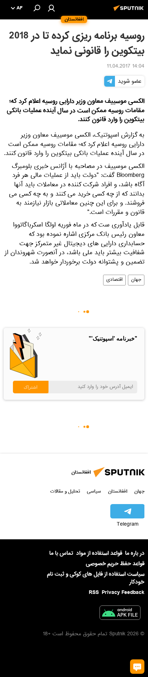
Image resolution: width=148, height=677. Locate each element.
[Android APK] (120, 614)
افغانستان (117, 491)
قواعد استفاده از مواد (99, 553)
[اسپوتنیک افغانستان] (130, 12)
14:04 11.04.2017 (125, 67)
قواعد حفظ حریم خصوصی (115, 564)
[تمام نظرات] (137, 666)
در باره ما (134, 553)
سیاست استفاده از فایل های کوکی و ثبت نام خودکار (95, 578)
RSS (94, 592)
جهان (136, 280)
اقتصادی (114, 280)
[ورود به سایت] (51, 8)
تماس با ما (61, 553)
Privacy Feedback (123, 592)
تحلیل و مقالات (65, 491)
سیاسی (94, 491)
